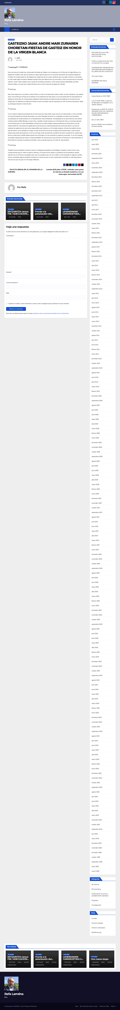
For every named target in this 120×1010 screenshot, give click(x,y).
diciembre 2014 (97, 256)
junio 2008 (95, 470)
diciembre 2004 (97, 661)
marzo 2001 (95, 838)
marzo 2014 (95, 270)
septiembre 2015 (97, 242)
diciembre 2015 (97, 237)
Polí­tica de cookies (104, 1006)
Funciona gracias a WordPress (12, 1006)
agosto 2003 (96, 736)
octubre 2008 (96, 452)
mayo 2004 (95, 694)
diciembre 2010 (97, 358)
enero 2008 (95, 494)
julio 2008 (95, 466)
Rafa (18, 58)
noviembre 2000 (97, 848)
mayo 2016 (95, 228)
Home (76, 1006)
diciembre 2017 (97, 191)
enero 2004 (95, 713)
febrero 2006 (96, 601)
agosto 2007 (96, 517)
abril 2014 (95, 265)
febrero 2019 (96, 181)
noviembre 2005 (97, 615)
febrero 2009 (96, 433)
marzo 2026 (95, 149)
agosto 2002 (96, 792)
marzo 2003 (95, 759)
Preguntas (95, 900)
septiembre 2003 (97, 731)
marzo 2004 (95, 703)
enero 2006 (95, 605)
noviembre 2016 (97, 219)
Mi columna (11, 39)
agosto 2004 (96, 680)
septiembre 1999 (97, 862)
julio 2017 (95, 200)
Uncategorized (96, 905)
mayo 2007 (95, 531)
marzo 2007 (95, 540)
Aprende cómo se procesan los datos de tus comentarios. (51, 313)
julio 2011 (95, 340)
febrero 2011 (96, 349)
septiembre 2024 (97, 158)
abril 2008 (95, 480)
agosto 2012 (96, 307)
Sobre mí (15, 29)
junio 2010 (95, 377)
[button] (111, 29)
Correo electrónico (12, 282)
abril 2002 (95, 810)
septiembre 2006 (97, 568)
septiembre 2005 (97, 624)
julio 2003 (95, 740)
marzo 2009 (95, 428)
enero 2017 (95, 209)
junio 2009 (95, 414)
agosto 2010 (96, 372)
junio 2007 (95, 526)
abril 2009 (95, 424)
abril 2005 (95, 647)
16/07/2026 (40, 962)
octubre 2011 (96, 330)
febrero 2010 (96, 391)
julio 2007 (95, 521)
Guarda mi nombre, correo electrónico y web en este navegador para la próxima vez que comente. (38, 303)
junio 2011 (95, 344)
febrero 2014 (96, 275)
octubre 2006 (96, 563)
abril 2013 (95, 298)
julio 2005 (95, 633)
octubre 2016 (96, 223)
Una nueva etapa (97, 76)
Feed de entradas (97, 923)
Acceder (94, 918)
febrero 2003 (96, 764)
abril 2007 (95, 535)
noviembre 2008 (97, 447)
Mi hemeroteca (96, 889)
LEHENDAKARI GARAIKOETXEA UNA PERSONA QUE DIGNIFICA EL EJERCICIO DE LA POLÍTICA (103, 69)
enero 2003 (95, 768)
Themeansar (33, 1006)
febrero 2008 (96, 489)
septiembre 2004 (97, 675)
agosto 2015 (96, 247)
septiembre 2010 (97, 368)
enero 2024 (95, 163)
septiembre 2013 (97, 289)
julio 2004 (95, 685)
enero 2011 (95, 354)
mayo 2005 (95, 643)
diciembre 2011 (96, 326)
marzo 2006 (95, 596)
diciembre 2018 (97, 186)
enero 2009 (95, 438)
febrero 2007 (96, 545)
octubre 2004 (96, 671)
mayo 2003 (95, 750)
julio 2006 (95, 577)
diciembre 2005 (97, 610)
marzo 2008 (95, 484)
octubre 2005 (96, 619)
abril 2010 (95, 382)
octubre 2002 (96, 782)
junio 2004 (95, 689)
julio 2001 (95, 834)
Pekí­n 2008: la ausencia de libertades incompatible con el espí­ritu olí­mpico (102, 102)
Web (7, 293)
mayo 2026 (95, 144)
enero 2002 (95, 815)
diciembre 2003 (97, 717)
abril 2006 (95, 591)
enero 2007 (95, 549)
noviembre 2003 (97, 722)
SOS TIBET (106, 96)
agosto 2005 (96, 629)
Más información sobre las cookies (89, 1006)
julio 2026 (95, 139)
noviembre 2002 (97, 778)
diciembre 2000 (97, 843)
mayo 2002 (95, 806)
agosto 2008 (96, 461)
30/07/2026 (12, 962)
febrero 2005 (96, 652)
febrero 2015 (96, 251)
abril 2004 (95, 699)
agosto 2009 (96, 405)
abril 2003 (95, 754)
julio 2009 (95, 410)
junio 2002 (95, 801)
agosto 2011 (95, 335)
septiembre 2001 (97, 829)
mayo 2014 (95, 261)
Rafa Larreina (13, 20)
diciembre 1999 (97, 852)
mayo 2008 (95, 475)
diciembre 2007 (97, 498)
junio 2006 (95, 582)
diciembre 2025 (97, 153)
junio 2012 (95, 312)
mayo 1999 (95, 866)
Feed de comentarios (98, 928)
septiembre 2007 (97, 512)
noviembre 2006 (97, 559)
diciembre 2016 (97, 214)
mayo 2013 (95, 293)
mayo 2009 (95, 419)
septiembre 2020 (97, 172)
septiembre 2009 (97, 400)
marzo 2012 (95, 321)
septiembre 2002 (97, 787)
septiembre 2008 (97, 456)
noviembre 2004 (97, 666)
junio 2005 (95, 638)
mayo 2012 (95, 317)
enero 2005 (95, 657)
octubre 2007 (96, 508)
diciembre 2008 (97, 442)
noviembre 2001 (97, 820)
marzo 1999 (95, 871)
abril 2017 (95, 205)
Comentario (10, 235)
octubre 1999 (96, 857)
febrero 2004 (96, 708)
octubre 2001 (96, 824)
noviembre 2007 (97, 503)
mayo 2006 (95, 587)
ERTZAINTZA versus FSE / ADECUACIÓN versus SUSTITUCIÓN (100, 54)
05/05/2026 (67, 962)
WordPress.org (96, 932)
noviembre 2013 (97, 279)
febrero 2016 (96, 233)
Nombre (9, 272)
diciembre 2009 (97, 396)
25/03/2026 (95, 962)
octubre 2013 (96, 284)
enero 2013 (95, 303)
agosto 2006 (96, 573)
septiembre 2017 (97, 195)
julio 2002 (95, 796)
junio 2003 (95, 745)
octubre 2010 (96, 363)
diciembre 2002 (97, 773)
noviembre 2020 (97, 167)
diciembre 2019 (97, 177)
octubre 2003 (96, 726)
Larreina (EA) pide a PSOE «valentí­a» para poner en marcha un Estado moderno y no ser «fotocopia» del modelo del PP (65, 172)
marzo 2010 (95, 386)
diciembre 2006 (97, 554)
